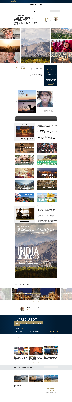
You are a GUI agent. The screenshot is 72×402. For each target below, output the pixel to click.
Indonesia (23, 388)
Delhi (54, 138)
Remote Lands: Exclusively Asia (24, 221)
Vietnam (38, 396)
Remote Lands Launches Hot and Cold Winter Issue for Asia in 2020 (20, 358)
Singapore (30, 396)
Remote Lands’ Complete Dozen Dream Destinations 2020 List (50, 358)
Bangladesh (15, 390)
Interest (41, 1)
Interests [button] (38, 10)
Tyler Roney (28, 307)
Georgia (15, 396)
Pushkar (52, 125)
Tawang (49, 125)
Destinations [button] (34, 10)
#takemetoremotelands (51, 388)
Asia (14, 356)
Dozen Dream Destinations (32, 356)
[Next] (38, 301)
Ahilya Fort (42, 130)
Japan (22, 389)
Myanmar (23, 398)
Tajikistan (38, 389)
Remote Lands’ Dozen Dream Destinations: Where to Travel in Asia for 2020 (35, 358)
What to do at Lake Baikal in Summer (50, 338)
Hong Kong (15, 397)
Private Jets (30, 1)
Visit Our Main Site (18, 328)
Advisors (50, 1)
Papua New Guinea (31, 390)
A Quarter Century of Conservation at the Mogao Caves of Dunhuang (26, 338)
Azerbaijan (15, 389)
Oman (30, 389)
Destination (36, 1)
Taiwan (38, 388)
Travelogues (48, 126)
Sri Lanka (30, 398)
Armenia (15, 388)
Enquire (59, 1)
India (46, 21)
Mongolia (23, 397)
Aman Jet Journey (51, 132)
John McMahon (45, 139)
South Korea (30, 397)
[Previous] (34, 301)
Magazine (54, 1)
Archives (30, 10)
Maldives (23, 396)
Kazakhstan (23, 390)
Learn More (50, 83)
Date (46, 1)
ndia (31, 65)
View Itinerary (36, 297)
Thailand (38, 390)
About (42, 10)
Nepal (30, 388)
